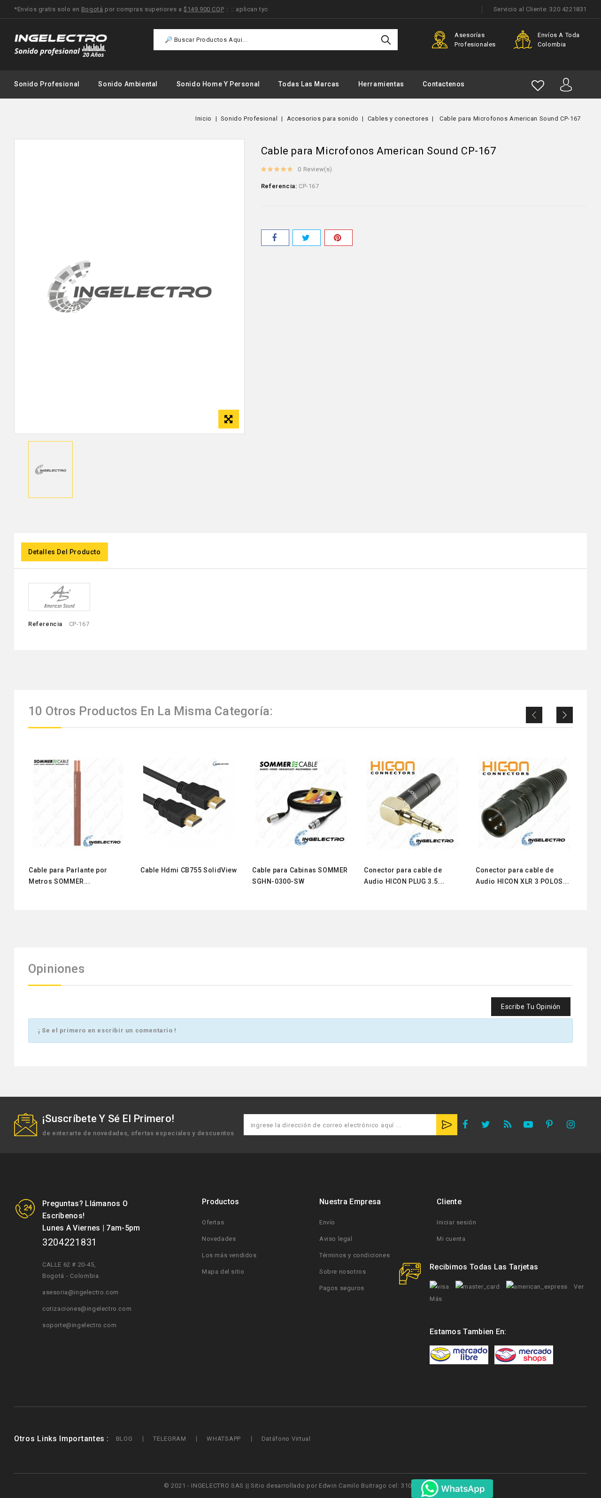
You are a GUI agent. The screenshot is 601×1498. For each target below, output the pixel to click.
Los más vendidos (229, 1255)
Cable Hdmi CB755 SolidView (188, 870)
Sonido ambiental (128, 84)
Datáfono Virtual (286, 1438)
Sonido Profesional (47, 84)
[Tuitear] (306, 237)
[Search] (386, 39)
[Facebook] (468, 1126)
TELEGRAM (169, 1438)
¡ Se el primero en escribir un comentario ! (107, 1030)
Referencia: (279, 186)
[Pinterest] (338, 237)
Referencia (45, 623)
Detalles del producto (64, 552)
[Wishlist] (538, 85)
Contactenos (444, 84)
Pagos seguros (341, 1288)
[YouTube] (531, 1126)
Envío (327, 1222)
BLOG (124, 1438)
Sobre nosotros (342, 1271)
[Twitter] (488, 1126)
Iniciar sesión (456, 1222)
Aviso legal (336, 1238)
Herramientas (381, 84)
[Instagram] (574, 1126)
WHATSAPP (224, 1438)
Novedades (219, 1238)
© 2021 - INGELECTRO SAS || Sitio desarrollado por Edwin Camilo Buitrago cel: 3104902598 (300, 1485)
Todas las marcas (308, 84)
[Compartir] (275, 237)
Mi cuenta (451, 1238)
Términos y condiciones (354, 1255)
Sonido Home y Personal (218, 84)
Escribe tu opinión (531, 1006)
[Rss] (510, 1126)
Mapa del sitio (223, 1271)
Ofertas (213, 1222)
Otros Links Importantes (59, 1438)
